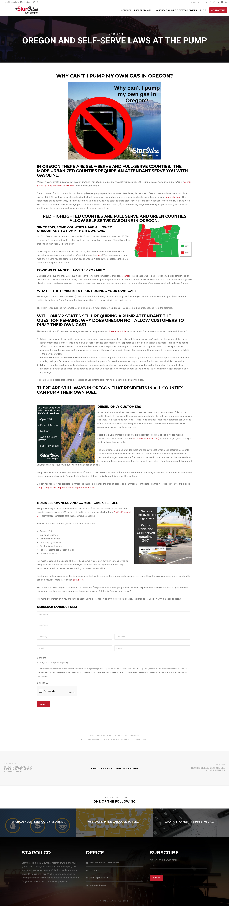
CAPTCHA (42, 683)
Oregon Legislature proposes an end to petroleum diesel (66, 487)
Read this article (117, 331)
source (125, 276)
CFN (84, 739)
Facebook (107, 768)
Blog (92, 735)
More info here (173, 197)
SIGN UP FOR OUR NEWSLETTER (163, 860)
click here (78, 580)
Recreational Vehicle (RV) (146, 438)
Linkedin (133, 768)
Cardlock (118, 735)
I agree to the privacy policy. (54, 662)
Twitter (120, 768)
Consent (41, 658)
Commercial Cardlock (99, 739)
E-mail (94, 768)
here (100, 255)
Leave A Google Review (97, 885)
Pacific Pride (142, 739)
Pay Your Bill (195, 2)
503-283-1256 (94, 870)
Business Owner (104, 735)
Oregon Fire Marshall (123, 739)
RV (126, 735)
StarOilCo (134, 735)
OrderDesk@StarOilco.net (98, 878)
